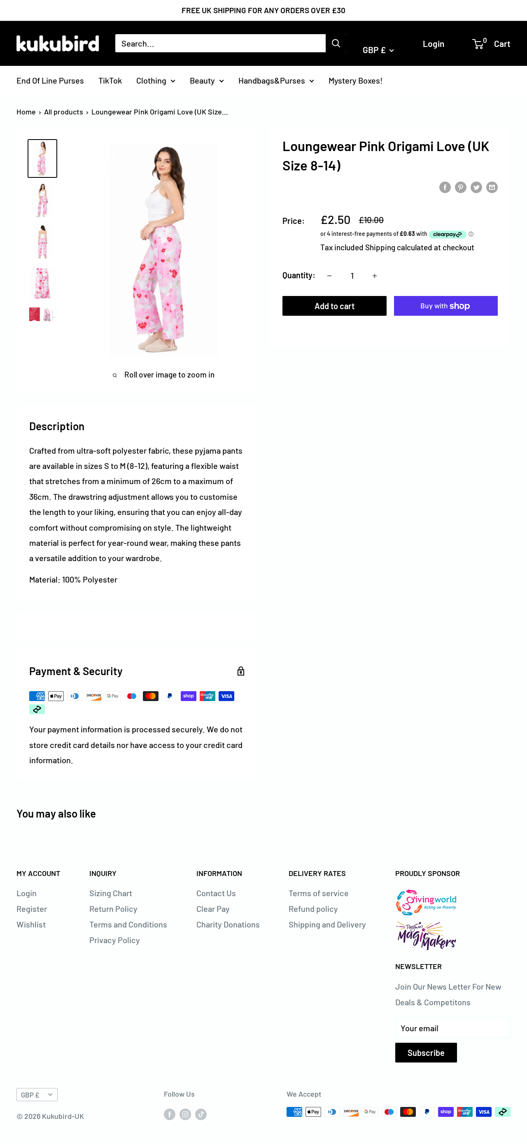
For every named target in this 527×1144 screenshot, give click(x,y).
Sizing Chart (110, 893)
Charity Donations (228, 924)
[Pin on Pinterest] (460, 186)
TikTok (110, 80)
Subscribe (426, 1053)
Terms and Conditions (128, 924)
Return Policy (113, 908)
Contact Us (216, 893)
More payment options (446, 327)
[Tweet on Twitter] (476, 186)
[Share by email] (492, 186)
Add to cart (334, 306)
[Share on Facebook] (445, 186)
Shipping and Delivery (327, 924)
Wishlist (31, 924)
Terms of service (319, 893)
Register (31, 908)
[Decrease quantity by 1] (329, 275)
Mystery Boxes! (356, 80)
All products (63, 111)
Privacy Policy (114, 940)
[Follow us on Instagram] (185, 1114)
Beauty (202, 80)
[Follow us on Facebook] (169, 1114)
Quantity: (298, 275)
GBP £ (30, 1094)
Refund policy (313, 908)
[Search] (336, 43)
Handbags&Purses (271, 80)
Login (433, 43)
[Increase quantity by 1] (374, 275)
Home (26, 111)
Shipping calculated (398, 247)
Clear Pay (213, 908)
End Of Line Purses (50, 80)
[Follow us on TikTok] (201, 1114)
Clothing (151, 80)
